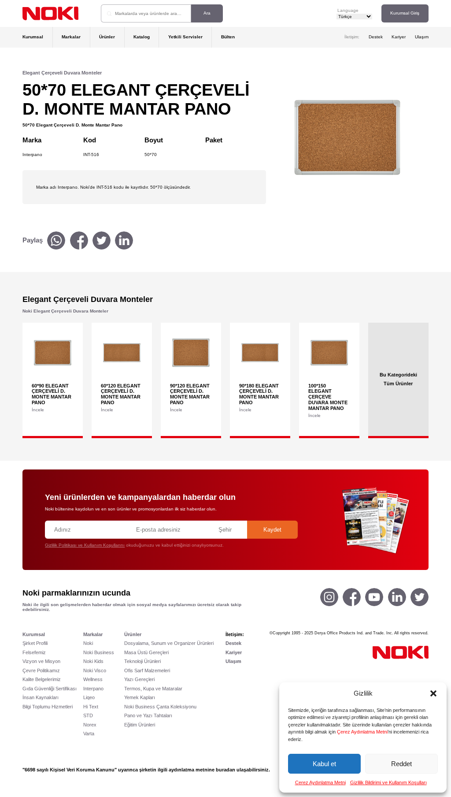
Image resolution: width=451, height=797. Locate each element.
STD (88, 715)
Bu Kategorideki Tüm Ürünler (398, 379)
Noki (88, 643)
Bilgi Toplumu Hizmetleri (47, 706)
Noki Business (98, 652)
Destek (376, 36)
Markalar (71, 36)
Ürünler (107, 36)
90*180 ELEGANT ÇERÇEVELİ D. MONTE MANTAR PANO (259, 394)
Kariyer (399, 36)
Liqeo (89, 697)
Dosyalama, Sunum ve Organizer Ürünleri (169, 643)
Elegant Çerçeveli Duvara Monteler (62, 72)
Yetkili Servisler (185, 36)
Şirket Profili (35, 643)
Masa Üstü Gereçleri (146, 652)
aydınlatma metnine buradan (202, 769)
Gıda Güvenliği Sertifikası (49, 688)
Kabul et (324, 763)
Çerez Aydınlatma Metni (362, 731)
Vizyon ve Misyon (41, 661)
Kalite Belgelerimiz (41, 679)
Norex (89, 724)
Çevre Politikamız (41, 670)
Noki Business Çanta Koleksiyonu (160, 706)
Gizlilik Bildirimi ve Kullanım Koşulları (388, 782)
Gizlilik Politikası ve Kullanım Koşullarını (85, 545)
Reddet (401, 763)
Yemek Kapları (139, 697)
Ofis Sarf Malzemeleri (147, 670)
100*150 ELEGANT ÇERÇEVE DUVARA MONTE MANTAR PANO (327, 397)
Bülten (228, 36)
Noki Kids (93, 661)
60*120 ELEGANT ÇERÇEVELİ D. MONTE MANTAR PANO (120, 394)
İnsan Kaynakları (40, 697)
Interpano (93, 688)
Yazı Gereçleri (139, 679)
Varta (88, 733)
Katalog (141, 36)
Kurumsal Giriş (404, 13)
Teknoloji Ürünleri (142, 661)
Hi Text (90, 706)
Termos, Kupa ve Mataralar (153, 688)
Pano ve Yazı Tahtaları (148, 715)
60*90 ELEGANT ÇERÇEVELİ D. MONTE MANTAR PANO (51, 394)
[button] (433, 693)
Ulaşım (422, 36)
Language (348, 10)
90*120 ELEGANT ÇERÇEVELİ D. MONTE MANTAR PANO (190, 394)
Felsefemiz (34, 652)
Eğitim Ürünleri (139, 724)
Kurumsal (32, 36)
